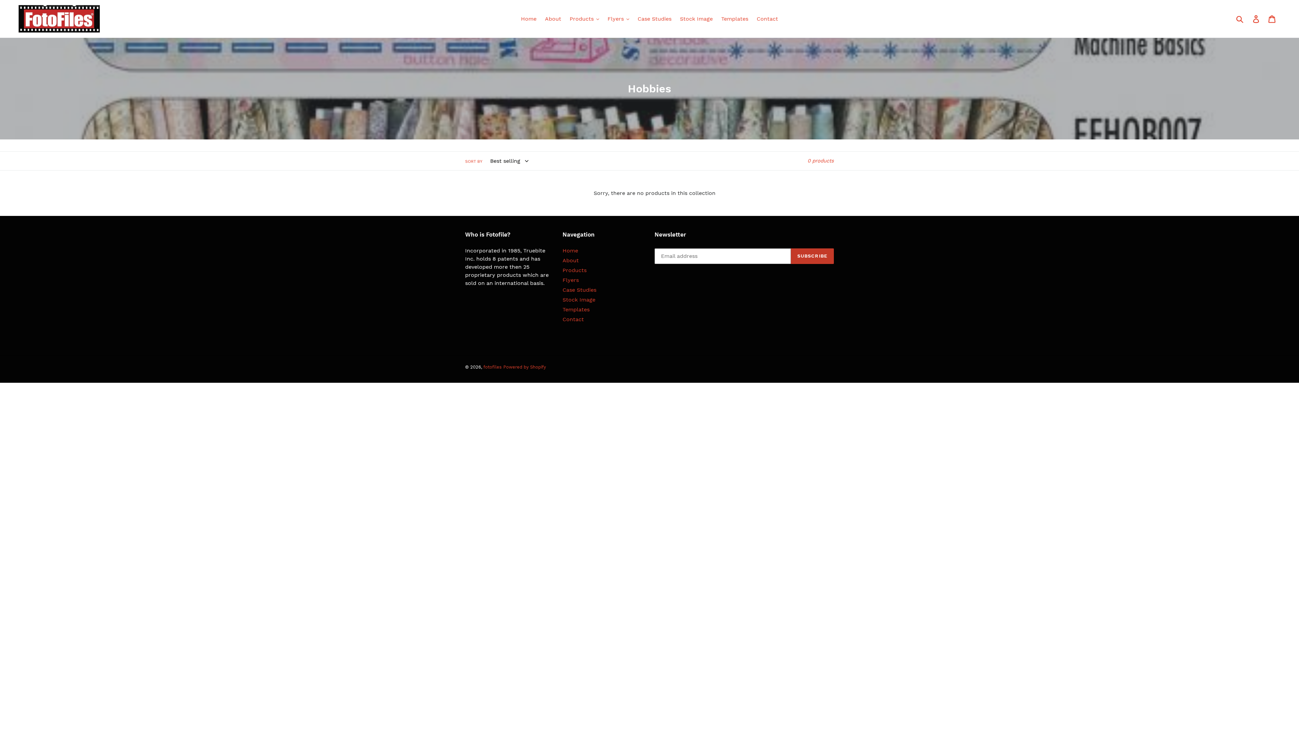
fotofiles (492, 367)
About (571, 260)
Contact (573, 319)
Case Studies (579, 290)
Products (575, 270)
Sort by (473, 161)
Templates (576, 309)
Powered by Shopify (524, 367)
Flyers (571, 280)
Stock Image (579, 299)
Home (570, 250)
